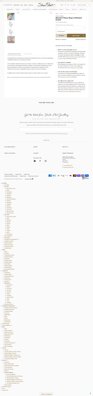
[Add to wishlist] (65, 5)
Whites (8, 230)
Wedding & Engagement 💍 (11, 239)
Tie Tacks (9, 209)
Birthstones (7, 335)
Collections (26, 9)
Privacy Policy (64, 133)
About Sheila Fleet (9, 363)
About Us (82, 9)
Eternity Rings (8, 260)
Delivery (6, 370)
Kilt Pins (9, 206)
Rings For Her (10, 213)
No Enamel (9, 234)
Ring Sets (6, 258)
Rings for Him (10, 211)
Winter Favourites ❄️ (9, 342)
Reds (8, 218)
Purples (8, 227)
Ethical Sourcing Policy (33, 175)
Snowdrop (7, 277)
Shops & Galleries (11, 374)
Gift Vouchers (17, 4)
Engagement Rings (9, 255)
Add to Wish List (81, 39)
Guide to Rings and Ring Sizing (66, 25)
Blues (8, 225)
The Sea (9, 290)
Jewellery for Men (9, 241)
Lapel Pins (9, 207)
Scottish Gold (53, 9)
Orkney (8, 286)
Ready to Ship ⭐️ (8, 244)
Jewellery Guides (6, 386)
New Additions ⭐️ (7, 325)
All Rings (6, 253)
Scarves (6, 339)
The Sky (9, 292)
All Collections (8, 274)
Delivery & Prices (75, 67)
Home (57, 13)
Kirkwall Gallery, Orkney (10, 353)
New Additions (8, 235)
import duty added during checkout (72, 91)
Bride (5, 316)
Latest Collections (9, 276)
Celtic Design (10, 297)
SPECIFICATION (28, 53)
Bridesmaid (7, 320)
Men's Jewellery (8, 346)
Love (8, 300)
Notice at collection (46, 394)
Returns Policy (65, 77)
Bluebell (61, 22)
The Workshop (8, 367)
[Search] (89, 5)
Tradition (9, 302)
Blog (22, 4)
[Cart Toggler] (68, 5)
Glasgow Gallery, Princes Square (12, 356)
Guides (25, 4)
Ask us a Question (61, 39)
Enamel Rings (7, 267)
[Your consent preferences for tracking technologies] (90, 393)
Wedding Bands (8, 256)
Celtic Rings (7, 263)
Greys (8, 232)
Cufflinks (9, 204)
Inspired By (9, 285)
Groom (6, 318)
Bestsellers (7, 237)
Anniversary (7, 321)
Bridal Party (7, 314)
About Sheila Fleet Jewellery (11, 365)
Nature (8, 293)
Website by (28, 178)
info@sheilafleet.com (69, 167)
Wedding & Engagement (40, 9)
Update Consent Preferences (11, 175)
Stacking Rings (8, 262)
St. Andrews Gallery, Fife (10, 358)
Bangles (9, 200)
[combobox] (84, 5)
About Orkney (8, 384)
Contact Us (30, 4)
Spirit (8, 299)
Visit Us (74, 9)
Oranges (9, 220)
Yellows (8, 221)
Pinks (8, 228)
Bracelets (9, 197)
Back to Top (46, 140)
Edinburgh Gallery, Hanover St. (12, 355)
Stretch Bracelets (11, 199)
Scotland (9, 295)
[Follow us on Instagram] (45, 161)
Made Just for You (8, 369)
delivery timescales (76, 56)
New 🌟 (62, 9)
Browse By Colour (11, 216)
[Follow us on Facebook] (34, 161)
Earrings (9, 195)
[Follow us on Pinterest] (40, 161)
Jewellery (10, 9)
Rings (17, 9)
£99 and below (8, 242)
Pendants (9, 193)
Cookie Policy (27, 174)
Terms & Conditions (8, 174)
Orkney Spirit (7, 279)
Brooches (9, 202)
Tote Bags (7, 341)
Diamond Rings (8, 265)
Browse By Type (11, 188)
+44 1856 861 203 (68, 165)
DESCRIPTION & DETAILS (14, 53)
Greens (8, 223)
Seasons (6, 281)
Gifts (67, 9)
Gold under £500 (8, 246)
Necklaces (9, 192)
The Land (9, 288)
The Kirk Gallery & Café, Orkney (12, 351)
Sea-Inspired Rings (9, 269)
